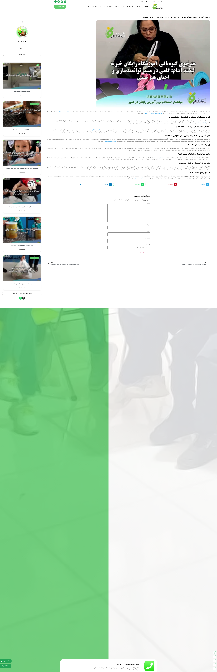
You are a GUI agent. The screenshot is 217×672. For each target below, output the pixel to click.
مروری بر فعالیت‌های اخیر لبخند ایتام (22, 91)
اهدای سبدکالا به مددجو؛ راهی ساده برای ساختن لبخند (22, 284)
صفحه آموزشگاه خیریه (111, 141)
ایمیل (148, 231)
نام (148, 224)
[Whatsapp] (21, 49)
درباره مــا (22, 21)
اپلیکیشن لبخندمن (119, 7)
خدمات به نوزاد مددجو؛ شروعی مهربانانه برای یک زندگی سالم (22, 207)
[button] (193, 184)
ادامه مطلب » (22, 95)
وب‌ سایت (147, 238)
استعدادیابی (146, 7)
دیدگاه (148, 203)
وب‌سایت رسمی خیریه (159, 158)
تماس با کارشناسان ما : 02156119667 (128, 664)
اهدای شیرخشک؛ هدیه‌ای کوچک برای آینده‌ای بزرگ (22, 245)
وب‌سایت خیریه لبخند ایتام (141, 178)
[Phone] (214, 664)
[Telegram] (214, 652)
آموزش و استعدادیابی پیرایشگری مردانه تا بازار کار (22, 130)
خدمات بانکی (109, 7)
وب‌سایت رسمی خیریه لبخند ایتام (153, 114)
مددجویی (138, 7)
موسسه (131, 7)
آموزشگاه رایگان (202, 123)
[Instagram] (23, 49)
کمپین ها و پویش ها (95, 7)
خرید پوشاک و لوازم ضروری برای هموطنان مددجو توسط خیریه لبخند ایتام (22, 168)
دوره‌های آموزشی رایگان (64, 112)
